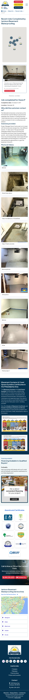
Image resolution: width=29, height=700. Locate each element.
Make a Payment (18, 4)
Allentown (7, 626)
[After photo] (14, 283)
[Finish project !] (14, 359)
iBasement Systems (9, 389)
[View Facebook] (25, 661)
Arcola (6, 634)
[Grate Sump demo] (14, 181)
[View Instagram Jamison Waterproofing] (3, 661)
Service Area (15, 673)
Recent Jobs (19, 11)
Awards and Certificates (14, 510)
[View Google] (10, 661)
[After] (14, 333)
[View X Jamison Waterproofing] (7, 661)
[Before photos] (14, 257)
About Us (10, 11)
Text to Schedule (18, 7)
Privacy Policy (14, 692)
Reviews (15, 671)
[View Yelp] (18, 661)
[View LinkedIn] (14, 661)
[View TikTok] (21, 661)
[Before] (14, 156)
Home (4, 11)
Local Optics (17, 95)
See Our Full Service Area (8, 594)
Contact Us (17, 1)
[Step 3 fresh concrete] (14, 232)
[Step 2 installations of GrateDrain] (14, 207)
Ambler (7, 630)
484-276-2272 (9, 577)
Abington (7, 617)
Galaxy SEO (17, 697)
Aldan (6, 622)
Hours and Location (15, 675)
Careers (15, 669)
